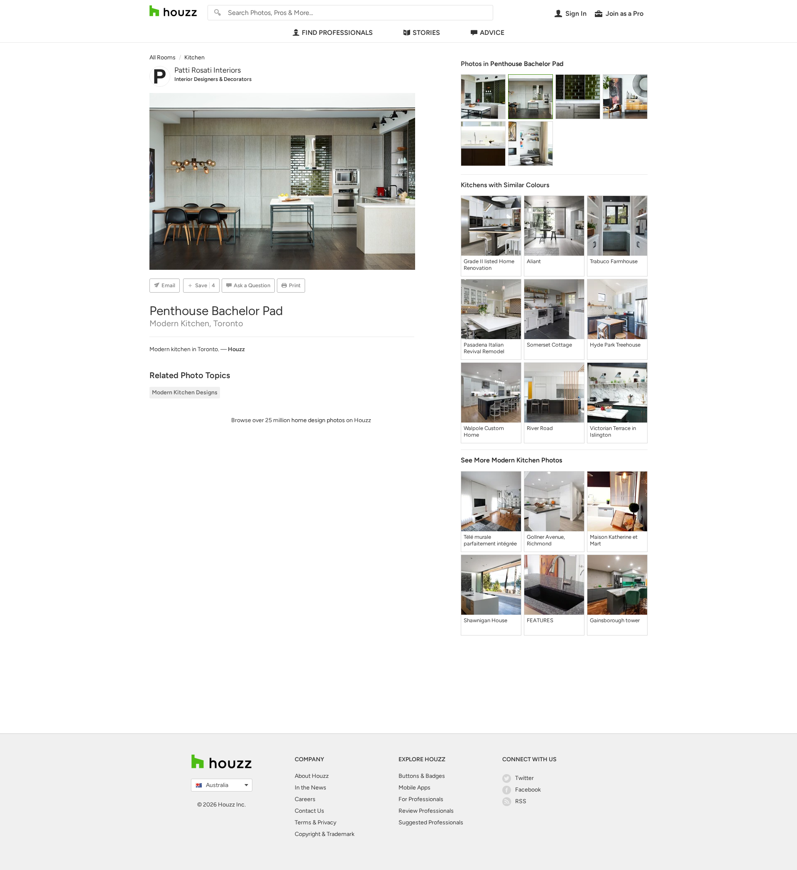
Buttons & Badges (421, 776)
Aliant (534, 261)
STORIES (426, 33)
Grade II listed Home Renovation (489, 264)
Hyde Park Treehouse (615, 345)
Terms (303, 822)
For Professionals (420, 799)
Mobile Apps (414, 787)
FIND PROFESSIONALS (337, 33)
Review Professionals (426, 810)
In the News (310, 787)
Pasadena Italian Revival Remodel (484, 348)
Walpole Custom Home (484, 431)
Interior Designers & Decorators (213, 79)
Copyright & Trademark (324, 834)
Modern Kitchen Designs (185, 392)
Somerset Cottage (549, 345)
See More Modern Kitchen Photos (511, 460)
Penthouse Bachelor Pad (526, 64)
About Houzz (312, 776)
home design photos (318, 420)
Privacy (327, 822)
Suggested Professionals (430, 822)
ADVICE (492, 33)
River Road (540, 428)
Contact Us (309, 810)
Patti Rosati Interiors (207, 70)
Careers (305, 799)
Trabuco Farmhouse (614, 261)
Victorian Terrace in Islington (613, 431)
